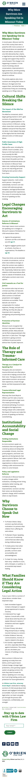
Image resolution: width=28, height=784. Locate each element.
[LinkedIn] (17, 744)
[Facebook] (4, 744)
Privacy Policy (6, 759)
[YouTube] (12, 744)
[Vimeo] (8, 744)
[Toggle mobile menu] (24, 4)
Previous (17, 26)
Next (22, 26)
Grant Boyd (5, 707)
